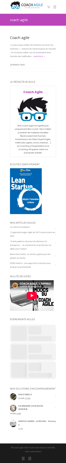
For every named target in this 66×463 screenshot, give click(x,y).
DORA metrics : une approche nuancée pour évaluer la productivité (30, 265)
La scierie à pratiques (20, 227)
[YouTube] (36, 458)
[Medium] (43, 458)
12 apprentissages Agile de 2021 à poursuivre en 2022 (32, 234)
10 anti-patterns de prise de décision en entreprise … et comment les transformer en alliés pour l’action (30, 245)
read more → (39, 56)
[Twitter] (30, 458)
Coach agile (19, 37)
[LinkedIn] (23, 458)
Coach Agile (33, 92)
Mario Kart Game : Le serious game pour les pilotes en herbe (30, 256)
